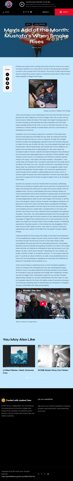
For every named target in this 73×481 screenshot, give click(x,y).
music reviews (40, 24)
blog (28, 24)
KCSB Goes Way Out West (53, 370)
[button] (22, 377)
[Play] (22, 4)
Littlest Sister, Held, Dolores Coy (18, 371)
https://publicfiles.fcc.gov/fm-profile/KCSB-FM (18, 476)
